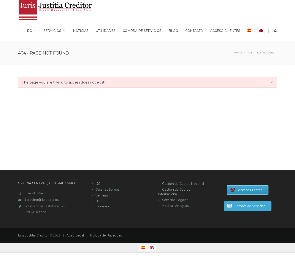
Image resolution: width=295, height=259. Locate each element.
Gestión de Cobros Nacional (183, 184)
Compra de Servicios (142, 31)
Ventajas (101, 195)
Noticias (80, 31)
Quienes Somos (107, 189)
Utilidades (105, 31)
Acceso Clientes (225, 31)
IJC (29, 31)
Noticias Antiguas (175, 206)
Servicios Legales (175, 200)
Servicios (52, 31)
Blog (173, 31)
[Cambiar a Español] (143, 248)
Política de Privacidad (106, 235)
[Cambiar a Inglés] (260, 30)
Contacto (194, 31)
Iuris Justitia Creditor (33, 235)
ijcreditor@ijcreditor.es (42, 200)
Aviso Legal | (78, 235)
